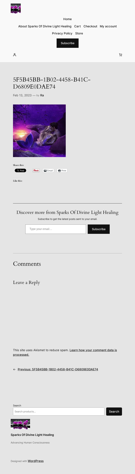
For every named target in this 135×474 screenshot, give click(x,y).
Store (79, 33)
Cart (77, 26)
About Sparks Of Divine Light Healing (45, 26)
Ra (42, 95)
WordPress (36, 461)
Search (17, 405)
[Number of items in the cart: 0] (120, 55)
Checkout (90, 26)
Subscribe (67, 43)
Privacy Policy (62, 33)
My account (108, 26)
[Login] (14, 55)
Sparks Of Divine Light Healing (32, 435)
